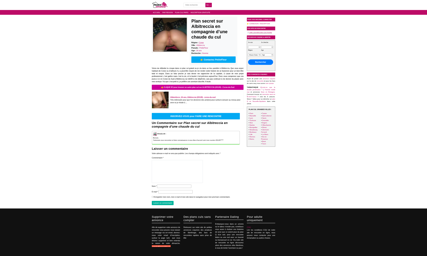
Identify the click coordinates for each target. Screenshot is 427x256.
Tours (264, 144)
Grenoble (265, 120)
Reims (252, 139)
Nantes (252, 125)
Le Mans (265, 134)
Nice (251, 123)
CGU (249, 227)
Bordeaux (253, 132)
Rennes (252, 137)
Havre (264, 118)
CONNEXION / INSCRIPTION (259, 24)
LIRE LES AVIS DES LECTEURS (260, 32)
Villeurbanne (266, 125)
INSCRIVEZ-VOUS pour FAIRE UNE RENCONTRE (195, 116)
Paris (251, 113)
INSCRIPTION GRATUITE (200, 12)
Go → (208, 5)
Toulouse (253, 120)
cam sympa (270, 83)
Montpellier (253, 127)
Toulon (264, 113)
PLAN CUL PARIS (181, 12)
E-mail (155, 192)
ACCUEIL (156, 12)
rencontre (260, 81)
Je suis (250, 42)
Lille (251, 134)
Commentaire (158, 158)
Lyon (251, 118)
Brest (264, 141)
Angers (264, 123)
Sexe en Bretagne (268, 92)
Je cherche (264, 42)
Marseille (253, 116)
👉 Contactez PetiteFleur (213, 59)
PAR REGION (167, 12)
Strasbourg (253, 130)
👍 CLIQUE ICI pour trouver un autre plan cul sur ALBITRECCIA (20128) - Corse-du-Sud (197, 87)
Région (250, 50)
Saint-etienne (266, 116)
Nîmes (264, 127)
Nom (154, 186)
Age (262, 50)
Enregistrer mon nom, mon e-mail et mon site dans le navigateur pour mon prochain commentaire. (192, 197)
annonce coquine (269, 79)
